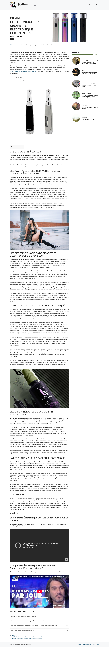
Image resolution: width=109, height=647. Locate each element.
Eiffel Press (23, 4)
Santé (12, 38)
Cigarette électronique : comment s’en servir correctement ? (27, 638)
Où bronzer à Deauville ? (88, 119)
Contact (79, 644)
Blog (90, 4)
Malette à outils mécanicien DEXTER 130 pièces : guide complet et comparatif (89, 74)
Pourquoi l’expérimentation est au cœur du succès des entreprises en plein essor (90, 62)
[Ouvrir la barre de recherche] (97, 5)
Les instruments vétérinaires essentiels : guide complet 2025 (90, 85)
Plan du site (96, 644)
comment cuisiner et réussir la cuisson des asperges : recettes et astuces (90, 97)
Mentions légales (87, 644)
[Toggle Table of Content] (20, 147)
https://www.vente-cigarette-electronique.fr (23, 71)
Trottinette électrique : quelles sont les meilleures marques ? (27, 637)
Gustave (12, 36)
